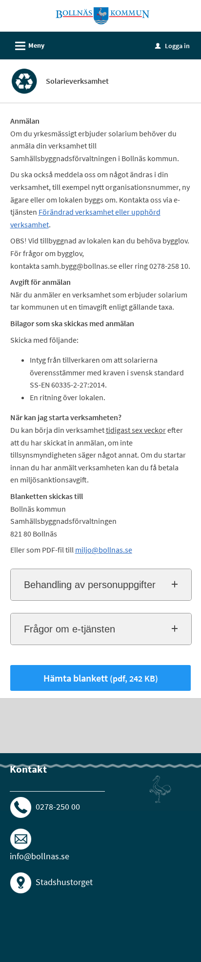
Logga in (172, 45)
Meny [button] (28, 46)
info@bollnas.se (39, 856)
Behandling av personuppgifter (90, 584)
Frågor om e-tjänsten (69, 629)
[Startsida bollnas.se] (102, 15)
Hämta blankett (100, 678)
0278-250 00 (58, 806)
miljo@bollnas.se (103, 550)
